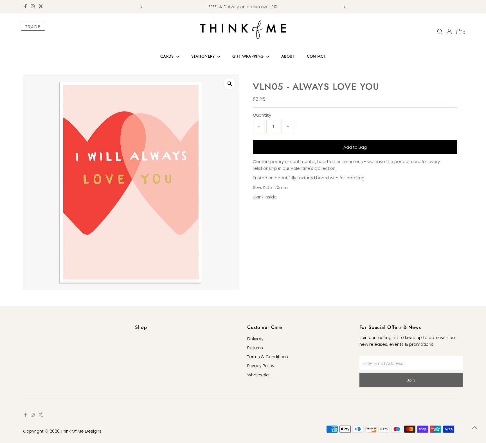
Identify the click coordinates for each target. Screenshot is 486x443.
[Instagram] (32, 6)
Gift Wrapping (248, 56)
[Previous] (141, 7)
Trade (32, 27)
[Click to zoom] (229, 83)
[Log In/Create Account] (449, 31)
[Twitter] (40, 6)
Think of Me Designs (81, 431)
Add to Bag (355, 147)
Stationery (203, 56)
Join (411, 380)
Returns (255, 348)
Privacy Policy (260, 366)
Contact (316, 56)
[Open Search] (439, 31)
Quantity (262, 115)
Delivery (255, 339)
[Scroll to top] (474, 427)
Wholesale (258, 375)
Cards (167, 56)
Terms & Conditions (267, 357)
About (287, 56)
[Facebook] (25, 6)
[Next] (344, 7)
